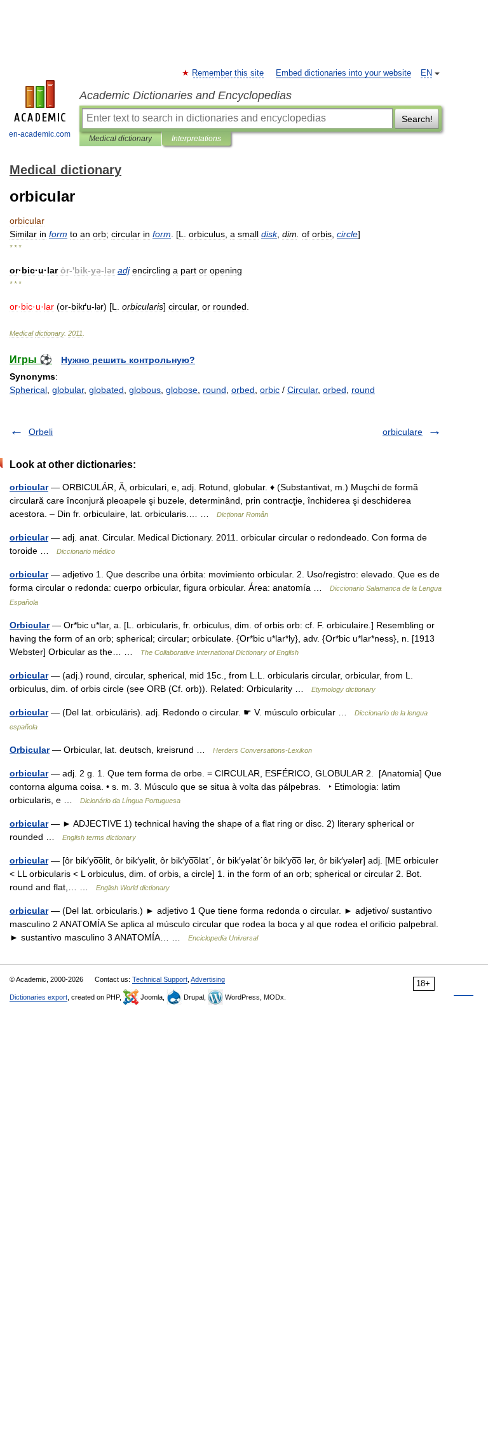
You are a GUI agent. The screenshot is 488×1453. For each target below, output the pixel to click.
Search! (417, 119)
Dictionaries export (38, 997)
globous (145, 390)
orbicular (29, 487)
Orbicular (30, 625)
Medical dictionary (120, 138)
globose (182, 390)
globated (106, 390)
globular (68, 390)
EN (426, 73)
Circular (302, 390)
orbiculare (403, 432)
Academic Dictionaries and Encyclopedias (185, 95)
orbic (270, 390)
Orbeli (41, 432)
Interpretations (196, 138)
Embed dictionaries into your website (343, 73)
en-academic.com (40, 134)
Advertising (208, 979)
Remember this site (228, 73)
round (214, 390)
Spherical (28, 390)
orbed (243, 390)
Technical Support (159, 979)
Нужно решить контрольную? (128, 360)
